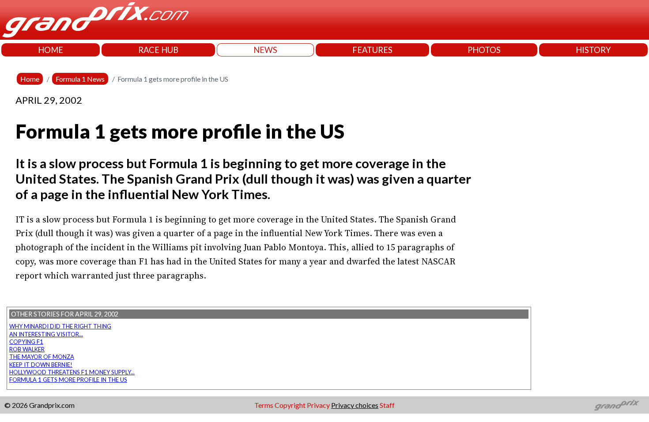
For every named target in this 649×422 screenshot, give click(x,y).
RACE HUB (158, 50)
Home (29, 79)
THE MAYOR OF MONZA (41, 356)
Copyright (290, 405)
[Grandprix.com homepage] (617, 405)
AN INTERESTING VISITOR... (46, 334)
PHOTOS (484, 50)
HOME (50, 50)
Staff (387, 405)
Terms (263, 405)
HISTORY (593, 50)
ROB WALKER (27, 349)
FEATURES (372, 50)
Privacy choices (354, 405)
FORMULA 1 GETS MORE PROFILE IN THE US (68, 379)
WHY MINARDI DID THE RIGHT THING (60, 326)
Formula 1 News (80, 79)
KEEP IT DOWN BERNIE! (40, 364)
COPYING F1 (26, 341)
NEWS (265, 50)
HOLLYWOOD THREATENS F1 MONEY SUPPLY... (72, 372)
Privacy (318, 405)
